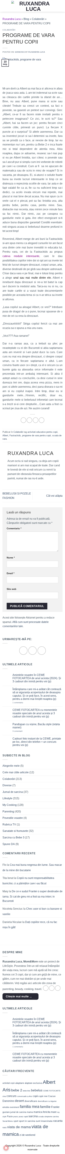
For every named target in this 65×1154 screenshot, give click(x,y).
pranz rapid (23, 1117)
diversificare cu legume (47, 1101)
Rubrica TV (9, 824)
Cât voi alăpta (54, 495)
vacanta (57, 1120)
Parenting (8, 811)
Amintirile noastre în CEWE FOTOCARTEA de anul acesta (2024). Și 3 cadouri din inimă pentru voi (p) (36, 678)
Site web (11, 589)
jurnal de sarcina (18, 1112)
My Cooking (9, 804)
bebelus (36, 1090)
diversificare (30, 1101)
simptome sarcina (51, 1117)
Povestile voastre (12, 817)
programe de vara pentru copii (36, 435)
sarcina (33, 1116)
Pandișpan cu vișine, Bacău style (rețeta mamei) (36, 726)
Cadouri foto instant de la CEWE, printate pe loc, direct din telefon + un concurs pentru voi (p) (36, 741)
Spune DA (8, 844)
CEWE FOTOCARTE (51, 1091)
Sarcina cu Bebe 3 (13, 837)
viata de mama (19, 1127)
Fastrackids (15, 435)
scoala (41, 1117)
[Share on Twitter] (35, 420)
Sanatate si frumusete (15, 830)
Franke (55, 1107)
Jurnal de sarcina (12, 791)
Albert (5, 435)
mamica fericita (42, 1112)
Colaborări (38, 19)
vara (4, 1127)
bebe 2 (16, 1090)
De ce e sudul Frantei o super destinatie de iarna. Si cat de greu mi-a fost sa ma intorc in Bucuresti (32, 896)
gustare (6, 1112)
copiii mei (43, 1096)
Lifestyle (7, 798)
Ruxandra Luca (36, 52)
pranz (15, 1117)
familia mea (29, 1106)
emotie (5, 1107)
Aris (6, 1089)
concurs (11, 1096)
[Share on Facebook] (29, 420)
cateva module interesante (20, 256)
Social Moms (7, 1121)
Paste (10, 1116)
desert (19, 1101)
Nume (11, 557)
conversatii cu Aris (24, 1096)
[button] (4, 6)
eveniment (14, 1107)
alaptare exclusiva (33, 1083)
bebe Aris (26, 1091)
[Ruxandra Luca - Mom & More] (33, 6)
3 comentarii (22, 731)
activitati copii (8, 1083)
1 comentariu (22, 703)
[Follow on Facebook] (23, 650)
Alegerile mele (11, 765)
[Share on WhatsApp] (23, 420)
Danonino (8, 1100)
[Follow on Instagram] (32, 650)
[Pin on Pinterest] (41, 420)
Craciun (52, 1096)
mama (30, 1112)
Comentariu (14, 528)
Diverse (7, 785)
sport (16, 1121)
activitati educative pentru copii (43, 432)
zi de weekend (27, 1135)
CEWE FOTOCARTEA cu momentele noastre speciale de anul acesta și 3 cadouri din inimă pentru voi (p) (34, 713)
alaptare (19, 1083)
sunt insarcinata (44, 1121)
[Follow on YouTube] (42, 650)
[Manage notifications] (6, 1148)
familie (45, 1107)
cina (4, 1096)
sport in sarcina (27, 1121)
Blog (26, 19)
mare (53, 1112)
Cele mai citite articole (15, 772)
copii (35, 1096)
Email (10, 573)
